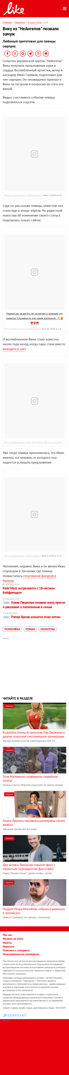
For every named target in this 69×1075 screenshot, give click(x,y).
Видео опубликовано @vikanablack (23, 195)
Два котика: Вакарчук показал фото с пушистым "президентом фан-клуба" (29, 867)
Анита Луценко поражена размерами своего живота (34, 823)
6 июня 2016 (35, 22)
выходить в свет (14, 349)
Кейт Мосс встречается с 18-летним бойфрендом (29, 590)
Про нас (7, 934)
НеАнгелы (48, 629)
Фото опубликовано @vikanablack (22, 555)
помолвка (12, 629)
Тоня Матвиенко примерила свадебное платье (30, 778)
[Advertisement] (34, 666)
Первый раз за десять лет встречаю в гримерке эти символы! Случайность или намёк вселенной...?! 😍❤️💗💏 (34, 318)
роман (30, 629)
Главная (7, 22)
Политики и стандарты (16, 950)
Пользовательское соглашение (21, 954)
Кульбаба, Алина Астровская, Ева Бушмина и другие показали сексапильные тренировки (34, 734)
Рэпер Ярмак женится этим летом (32, 617)
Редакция (8, 946)
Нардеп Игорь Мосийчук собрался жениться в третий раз (34, 911)
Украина (20, 22)
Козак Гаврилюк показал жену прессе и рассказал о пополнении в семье (34, 604)
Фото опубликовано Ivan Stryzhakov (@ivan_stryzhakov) (34, 442)
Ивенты (7, 942)
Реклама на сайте (13, 938)
